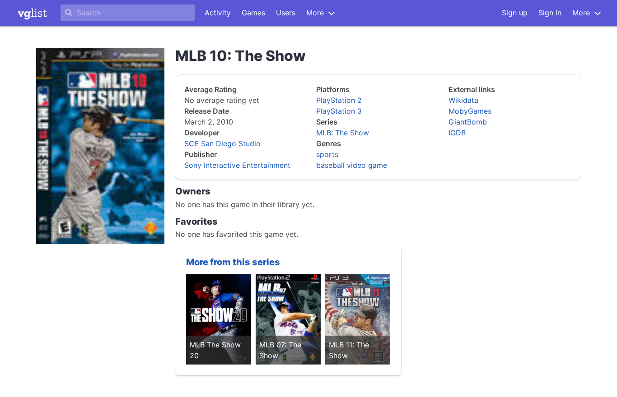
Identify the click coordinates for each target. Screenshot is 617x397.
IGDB (457, 132)
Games (253, 12)
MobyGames (470, 110)
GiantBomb (468, 121)
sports (327, 154)
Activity (218, 12)
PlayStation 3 (339, 110)
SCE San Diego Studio (222, 143)
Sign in (549, 12)
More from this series (233, 262)
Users (285, 12)
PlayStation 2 (339, 100)
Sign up (515, 12)
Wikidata (463, 100)
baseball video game (351, 165)
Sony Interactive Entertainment (237, 165)
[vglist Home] (32, 13)
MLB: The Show (342, 132)
